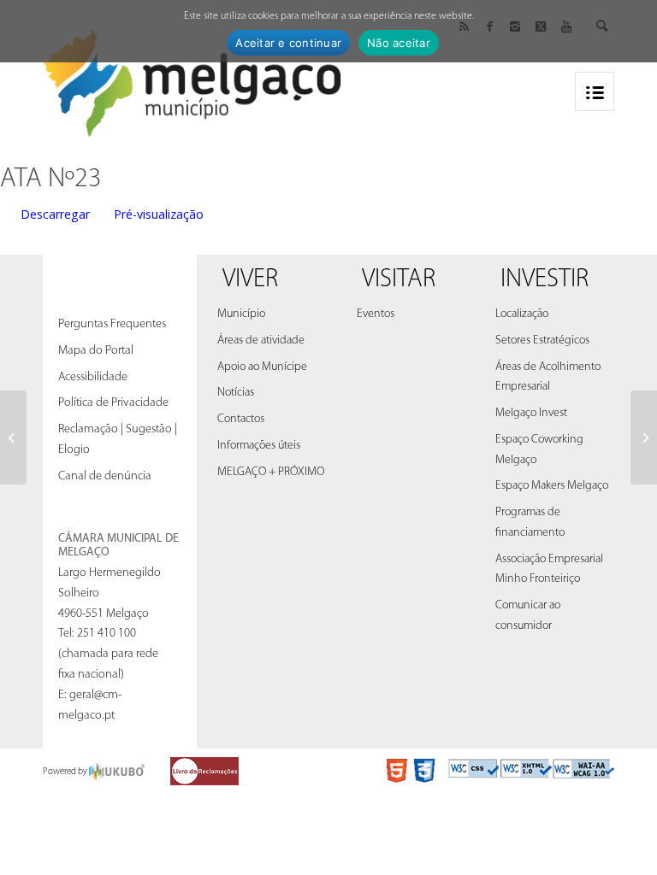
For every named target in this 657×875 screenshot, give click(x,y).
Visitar (398, 280)
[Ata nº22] (13, 437)
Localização (521, 314)
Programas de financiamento (530, 522)
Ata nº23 (51, 179)
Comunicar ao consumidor (527, 615)
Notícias (235, 392)
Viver (250, 280)
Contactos (240, 419)
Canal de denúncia (104, 476)
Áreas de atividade (261, 340)
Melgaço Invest (531, 413)
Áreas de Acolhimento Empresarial (548, 377)
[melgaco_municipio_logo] (192, 78)
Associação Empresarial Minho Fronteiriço (549, 569)
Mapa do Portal (95, 350)
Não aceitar (398, 43)
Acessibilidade (92, 377)
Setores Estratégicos (542, 340)
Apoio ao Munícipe (262, 367)
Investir (544, 280)
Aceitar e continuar (288, 43)
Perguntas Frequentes (112, 324)
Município (241, 314)
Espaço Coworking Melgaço (539, 450)
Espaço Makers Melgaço (551, 485)
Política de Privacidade (113, 402)
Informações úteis (258, 445)
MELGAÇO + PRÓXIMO (270, 472)
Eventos (375, 314)
